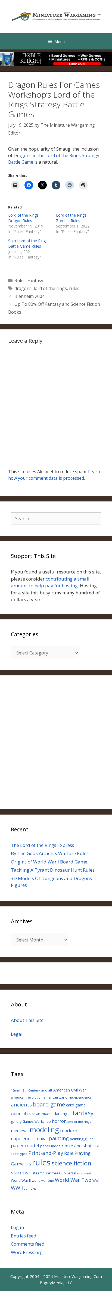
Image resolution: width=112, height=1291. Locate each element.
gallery (16, 1121)
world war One (43, 1180)
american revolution (26, 1097)
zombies (30, 1188)
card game (76, 1105)
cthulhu (46, 1114)
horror (59, 1121)
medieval (20, 1131)
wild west (84, 1173)
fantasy (83, 1113)
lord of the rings (50, 288)
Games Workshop (37, 1121)
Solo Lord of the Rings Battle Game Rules (28, 243)
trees (56, 1173)
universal (68, 1173)
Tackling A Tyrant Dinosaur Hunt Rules (53, 870)
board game (49, 1104)
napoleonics (23, 1139)
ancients (21, 1104)
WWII (17, 1187)
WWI (95, 1180)
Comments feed (28, 1244)
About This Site (27, 1020)
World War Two (73, 1180)
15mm (15, 1090)
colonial (18, 1114)
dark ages (62, 1113)
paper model (25, 1145)
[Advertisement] (56, 742)
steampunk (42, 1173)
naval (42, 1138)
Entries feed (23, 1236)
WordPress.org (27, 1252)
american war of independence (67, 1097)
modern (68, 1130)
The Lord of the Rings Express (42, 845)
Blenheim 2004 (29, 296)
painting (59, 1138)
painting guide (82, 1138)
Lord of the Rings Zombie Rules (71, 218)
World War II (21, 1180)
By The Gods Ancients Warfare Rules (50, 853)
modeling (44, 1129)
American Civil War (69, 1090)
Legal (17, 1034)
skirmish (21, 1172)
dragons (23, 288)
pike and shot (78, 1145)
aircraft (46, 1090)
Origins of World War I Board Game (49, 862)
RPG (28, 1164)
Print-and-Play (45, 1152)
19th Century (30, 1090)
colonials (33, 1114)
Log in (17, 1227)
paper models (51, 1145)
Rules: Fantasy (28, 280)
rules (74, 288)
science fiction (71, 1163)
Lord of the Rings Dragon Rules (23, 218)
